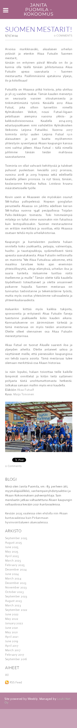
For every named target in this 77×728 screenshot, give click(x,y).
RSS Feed (16, 682)
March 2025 (13, 560)
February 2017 (14, 655)
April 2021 (11, 637)
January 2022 (14, 623)
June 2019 (11, 641)
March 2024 (13, 578)
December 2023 (15, 583)
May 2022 (11, 619)
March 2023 (13, 605)
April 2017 (11, 646)
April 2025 (12, 556)
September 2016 (16, 659)
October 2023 (14, 592)
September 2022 (16, 610)
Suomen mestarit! (38, 29)
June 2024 (12, 574)
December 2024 (16, 569)
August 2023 (13, 601)
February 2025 (15, 565)
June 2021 (11, 628)
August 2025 (13, 542)
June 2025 (12, 547)
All (7, 675)
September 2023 (16, 596)
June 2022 (12, 614)
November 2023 (16, 587)
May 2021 (11, 632)
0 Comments (63, 35)
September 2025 (16, 538)
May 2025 (11, 551)
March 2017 (12, 650)
